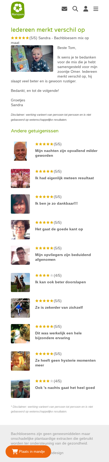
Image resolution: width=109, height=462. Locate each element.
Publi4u (71, 453)
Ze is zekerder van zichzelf (59, 307)
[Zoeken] (75, 9)
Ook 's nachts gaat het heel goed (65, 387)
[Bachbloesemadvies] (18, 10)
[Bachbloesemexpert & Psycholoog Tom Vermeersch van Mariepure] (64, 9)
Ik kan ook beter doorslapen (60, 282)
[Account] (85, 9)
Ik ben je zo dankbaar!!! (56, 203)
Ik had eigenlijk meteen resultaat (64, 178)
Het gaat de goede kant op (59, 229)
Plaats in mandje (31, 452)
